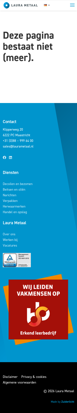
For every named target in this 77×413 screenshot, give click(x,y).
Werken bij (10, 240)
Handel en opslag (15, 212)
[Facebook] (4, 157)
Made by (62, 402)
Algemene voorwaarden (19, 382)
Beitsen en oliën (14, 189)
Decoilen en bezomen (18, 184)
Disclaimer (10, 377)
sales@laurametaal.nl (18, 146)
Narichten (9, 195)
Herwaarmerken (14, 206)
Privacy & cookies (33, 377)
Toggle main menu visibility (72, 5)
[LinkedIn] (10, 157)
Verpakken (10, 201)
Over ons (9, 234)
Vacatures (10, 245)
